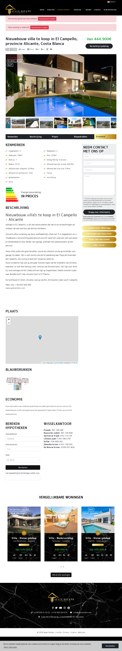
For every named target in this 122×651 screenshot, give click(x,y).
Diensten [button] (77, 10)
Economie (100, 136)
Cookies (73, 632)
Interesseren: (12, 444)
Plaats (55, 136)
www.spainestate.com (15, 288)
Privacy (66, 632)
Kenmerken (13, 136)
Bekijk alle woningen (61, 575)
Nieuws (88, 10)
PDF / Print (99, 245)
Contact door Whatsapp (99, 228)
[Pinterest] (68, 608)
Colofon (58, 632)
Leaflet (44, 363)
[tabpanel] (24, 534)
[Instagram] (65, 608)
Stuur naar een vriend (99, 239)
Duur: (8, 455)
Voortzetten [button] (110, 646)
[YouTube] (60, 608)
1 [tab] (58, 566)
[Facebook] (52, 608)
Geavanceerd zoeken (47, 19)
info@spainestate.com (82, 612)
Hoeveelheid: (11, 434)
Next (113, 85)
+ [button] (9, 319)
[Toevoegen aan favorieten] (24, 533)
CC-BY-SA (74, 363)
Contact (97, 10)
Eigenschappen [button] (63, 10)
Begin (42, 10)
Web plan (81, 632)
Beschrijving (36, 136)
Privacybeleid (104, 203)
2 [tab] (61, 566)
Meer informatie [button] (10, 647)
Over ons (50, 10)
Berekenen (22, 467)
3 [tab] (63, 566)
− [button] (9, 322)
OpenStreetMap (58, 363)
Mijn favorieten (110, 10)
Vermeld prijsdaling (99, 46)
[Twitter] (56, 608)
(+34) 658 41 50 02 (42, 612)
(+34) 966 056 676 (59, 612)
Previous (9, 85)
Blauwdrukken (80, 136)
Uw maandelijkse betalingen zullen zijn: (23, 473)
